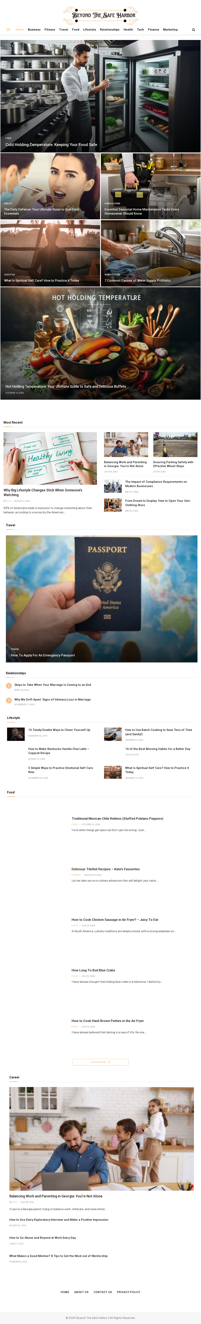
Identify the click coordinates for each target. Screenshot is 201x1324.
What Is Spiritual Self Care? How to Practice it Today (41, 280)
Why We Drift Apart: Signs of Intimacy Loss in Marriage (53, 699)
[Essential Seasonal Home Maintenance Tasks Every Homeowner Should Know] (151, 186)
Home (20, 29)
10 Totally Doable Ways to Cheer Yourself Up (59, 730)
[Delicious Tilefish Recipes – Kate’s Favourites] (37, 875)
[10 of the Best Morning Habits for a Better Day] (113, 753)
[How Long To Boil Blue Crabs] (37, 976)
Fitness (50, 29)
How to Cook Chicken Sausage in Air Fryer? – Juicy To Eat (115, 920)
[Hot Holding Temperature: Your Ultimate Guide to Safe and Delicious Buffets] (100, 343)
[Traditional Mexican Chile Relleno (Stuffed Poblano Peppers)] (37, 824)
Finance (153, 29)
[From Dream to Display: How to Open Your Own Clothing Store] (113, 505)
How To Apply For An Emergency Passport (43, 655)
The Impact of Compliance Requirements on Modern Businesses (156, 484)
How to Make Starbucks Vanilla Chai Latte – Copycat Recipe (58, 751)
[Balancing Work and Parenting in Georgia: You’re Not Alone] (126, 444)
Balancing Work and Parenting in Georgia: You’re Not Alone (125, 464)
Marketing (170, 29)
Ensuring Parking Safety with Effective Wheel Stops (173, 464)
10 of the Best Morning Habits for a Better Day (157, 749)
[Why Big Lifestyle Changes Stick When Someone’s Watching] (50, 458)
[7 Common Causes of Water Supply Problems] (151, 253)
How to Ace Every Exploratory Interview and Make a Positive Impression (58, 1219)
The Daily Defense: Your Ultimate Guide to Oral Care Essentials (41, 211)
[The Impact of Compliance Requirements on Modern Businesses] (113, 486)
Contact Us (103, 1292)
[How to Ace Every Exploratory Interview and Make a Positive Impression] (185, 1224)
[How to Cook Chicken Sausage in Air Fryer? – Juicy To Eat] (37, 925)
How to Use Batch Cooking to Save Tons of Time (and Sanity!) (158, 732)
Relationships (110, 29)
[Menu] (8, 29)
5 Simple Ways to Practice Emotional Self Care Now (60, 770)
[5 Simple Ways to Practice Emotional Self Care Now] (16, 772)
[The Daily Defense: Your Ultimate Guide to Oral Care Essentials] (50, 186)
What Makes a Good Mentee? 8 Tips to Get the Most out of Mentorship (58, 1256)
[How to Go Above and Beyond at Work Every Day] (185, 1242)
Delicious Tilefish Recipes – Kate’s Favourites (106, 869)
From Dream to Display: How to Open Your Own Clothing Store (157, 503)
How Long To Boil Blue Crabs (93, 970)
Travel (63, 29)
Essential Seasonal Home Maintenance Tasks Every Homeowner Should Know (142, 211)
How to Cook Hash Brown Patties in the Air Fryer (108, 1021)
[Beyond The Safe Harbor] (100, 16)
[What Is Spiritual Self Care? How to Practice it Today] (50, 253)
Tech (140, 29)
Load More (99, 1062)
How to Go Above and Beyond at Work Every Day (42, 1238)
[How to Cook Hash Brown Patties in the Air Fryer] (37, 1026)
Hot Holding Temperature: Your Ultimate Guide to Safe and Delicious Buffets (65, 386)
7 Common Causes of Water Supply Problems (138, 280)
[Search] (193, 29)
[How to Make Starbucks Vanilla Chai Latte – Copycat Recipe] (16, 753)
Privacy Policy (128, 1292)
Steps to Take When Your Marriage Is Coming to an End (53, 685)
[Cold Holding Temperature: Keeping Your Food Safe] (100, 96)
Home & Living (112, 203)
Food (75, 29)
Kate (8, 501)
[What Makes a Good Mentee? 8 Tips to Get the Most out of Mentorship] (185, 1260)
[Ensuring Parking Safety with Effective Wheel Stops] (175, 444)
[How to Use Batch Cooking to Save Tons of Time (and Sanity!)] (113, 734)
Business (34, 29)
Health (128, 29)
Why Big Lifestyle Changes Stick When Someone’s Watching (43, 492)
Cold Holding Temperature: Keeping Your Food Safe (51, 144)
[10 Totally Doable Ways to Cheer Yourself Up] (16, 734)
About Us (81, 1292)
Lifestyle (89, 29)
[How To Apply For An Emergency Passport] (101, 598)
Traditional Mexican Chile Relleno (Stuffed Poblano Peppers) (117, 818)
